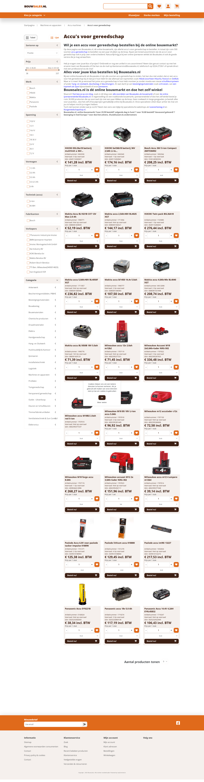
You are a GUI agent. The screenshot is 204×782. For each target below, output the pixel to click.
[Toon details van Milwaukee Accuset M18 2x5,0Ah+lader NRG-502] (161, 331)
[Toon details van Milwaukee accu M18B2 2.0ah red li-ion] (82, 401)
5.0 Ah (32, 177)
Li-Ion (32, 201)
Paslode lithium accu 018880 (120, 542)
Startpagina (29, 25)
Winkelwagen (109, 755)
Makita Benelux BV (38, 258)
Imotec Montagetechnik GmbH (43, 244)
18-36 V (33, 139)
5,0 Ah (32, 172)
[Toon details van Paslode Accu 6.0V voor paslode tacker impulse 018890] (82, 528)
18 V (32, 135)
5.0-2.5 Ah (34, 182)
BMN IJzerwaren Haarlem (41, 239)
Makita (33, 97)
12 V (32, 126)
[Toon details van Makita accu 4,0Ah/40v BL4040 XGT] (161, 265)
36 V (32, 148)
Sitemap (27, 742)
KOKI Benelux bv (37, 253)
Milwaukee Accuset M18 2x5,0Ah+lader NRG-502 (157, 347)
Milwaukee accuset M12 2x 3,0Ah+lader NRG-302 (119, 478)
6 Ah (32, 186)
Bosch (32, 88)
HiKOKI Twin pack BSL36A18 (159, 213)
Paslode (33, 106)
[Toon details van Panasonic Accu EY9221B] (82, 594)
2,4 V (32, 144)
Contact (27, 751)
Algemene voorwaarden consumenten (41, 746)
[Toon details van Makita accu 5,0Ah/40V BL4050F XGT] (82, 265)
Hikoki (32, 92)
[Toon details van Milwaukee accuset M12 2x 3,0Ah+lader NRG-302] (122, 462)
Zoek (66, 742)
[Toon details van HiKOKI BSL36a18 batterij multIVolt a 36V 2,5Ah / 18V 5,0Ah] (82, 133)
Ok (102, 397)
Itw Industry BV (36, 249)
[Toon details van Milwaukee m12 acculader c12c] (161, 397)
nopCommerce (121, 772)
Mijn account (109, 742)
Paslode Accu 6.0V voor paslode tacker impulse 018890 (81, 544)
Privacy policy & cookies (34, 755)
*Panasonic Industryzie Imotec (43, 235)
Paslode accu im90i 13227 (157, 542)
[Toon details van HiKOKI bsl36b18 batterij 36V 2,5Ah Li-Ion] (122, 133)
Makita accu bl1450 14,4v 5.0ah (121, 279)
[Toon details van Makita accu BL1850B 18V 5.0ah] (82, 331)
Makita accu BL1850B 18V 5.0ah (81, 345)
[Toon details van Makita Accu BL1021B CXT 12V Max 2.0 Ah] (82, 199)
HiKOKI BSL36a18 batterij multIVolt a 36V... (78, 149)
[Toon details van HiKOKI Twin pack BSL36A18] (161, 199)
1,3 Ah (32, 168)
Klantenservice (70, 755)
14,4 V (32, 130)
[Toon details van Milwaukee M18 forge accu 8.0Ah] (82, 462)
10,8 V (32, 121)
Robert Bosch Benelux (39, 262)
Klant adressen (110, 746)
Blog (66, 746)
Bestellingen (109, 751)
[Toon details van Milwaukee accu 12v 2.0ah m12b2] (122, 331)
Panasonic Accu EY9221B (78, 608)
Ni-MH (32, 205)
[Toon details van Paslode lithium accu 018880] (122, 528)
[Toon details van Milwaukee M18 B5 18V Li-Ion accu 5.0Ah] (122, 397)
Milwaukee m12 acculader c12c (160, 411)
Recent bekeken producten (76, 751)
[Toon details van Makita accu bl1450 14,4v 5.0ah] (122, 265)
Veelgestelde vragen (73, 759)
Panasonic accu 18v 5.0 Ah (118, 608)
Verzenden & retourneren (75, 764)
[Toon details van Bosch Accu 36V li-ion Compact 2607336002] (161, 133)
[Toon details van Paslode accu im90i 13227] (161, 528)
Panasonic (34, 102)
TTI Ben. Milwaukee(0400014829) (44, 267)
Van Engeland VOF (38, 272)
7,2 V (32, 153)
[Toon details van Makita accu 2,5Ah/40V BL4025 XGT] (122, 199)
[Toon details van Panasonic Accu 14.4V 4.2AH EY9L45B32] (161, 594)
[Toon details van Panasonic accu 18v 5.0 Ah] (122, 594)
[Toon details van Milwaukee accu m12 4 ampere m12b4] (161, 462)
